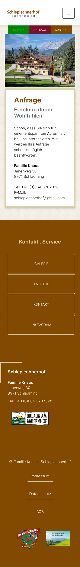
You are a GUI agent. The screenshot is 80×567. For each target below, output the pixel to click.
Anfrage (40, 29)
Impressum (40, 476)
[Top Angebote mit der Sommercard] (58, 544)
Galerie (41, 264)
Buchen (19, 29)
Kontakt (61, 29)
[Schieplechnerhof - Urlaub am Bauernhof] (30, 424)
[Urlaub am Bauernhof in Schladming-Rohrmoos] (23, 17)
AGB (40, 511)
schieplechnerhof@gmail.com (39, 198)
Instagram (41, 325)
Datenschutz (40, 493)
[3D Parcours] (28, 547)
